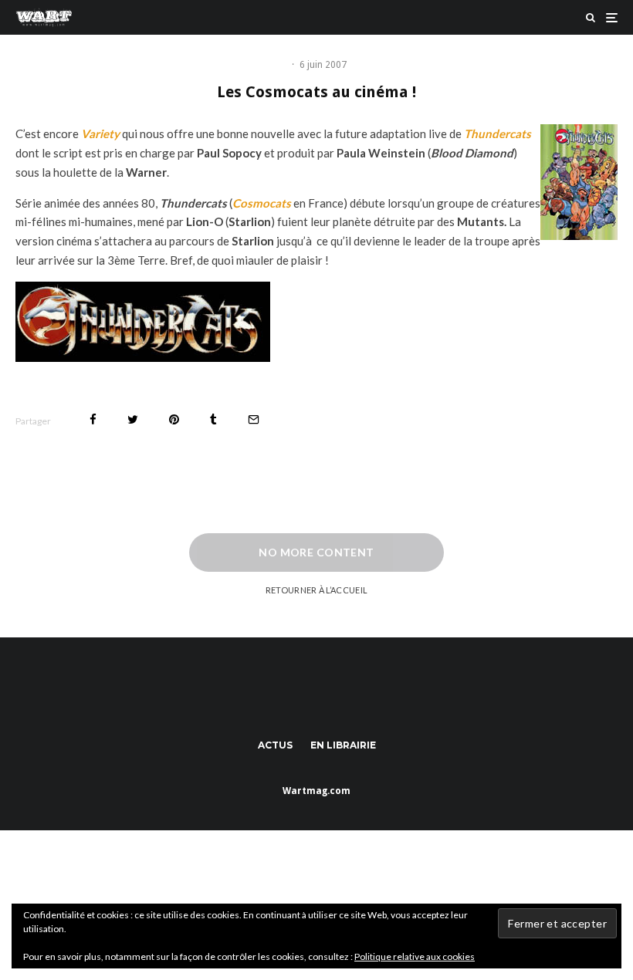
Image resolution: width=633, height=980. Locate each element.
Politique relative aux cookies (414, 956)
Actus (275, 745)
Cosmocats (261, 203)
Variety (100, 133)
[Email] (253, 419)
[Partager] (93, 419)
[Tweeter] (132, 419)
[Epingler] (174, 419)
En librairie (343, 745)
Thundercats (497, 133)
